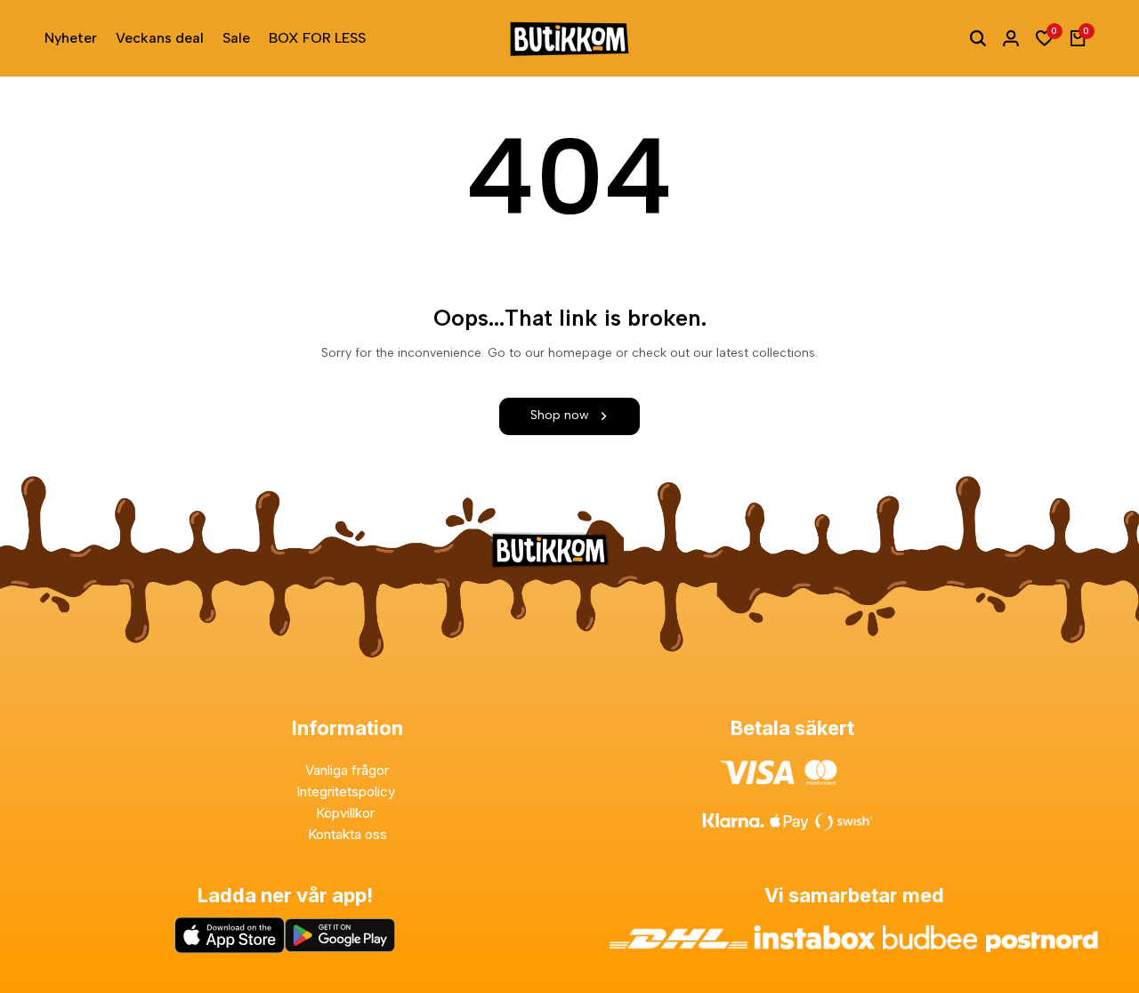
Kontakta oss (347, 834)
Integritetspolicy (347, 791)
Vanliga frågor (347, 770)
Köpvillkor (347, 812)
